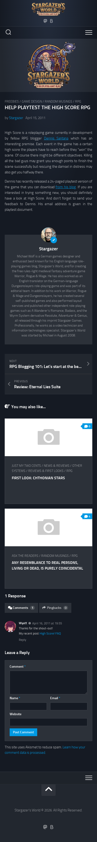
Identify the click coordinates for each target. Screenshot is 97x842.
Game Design (32, 102)
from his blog (66, 187)
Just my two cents (26, 466)
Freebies (12, 102)
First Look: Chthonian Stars (38, 478)
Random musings (58, 102)
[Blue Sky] (51, 21)
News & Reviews (56, 466)
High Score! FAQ (50, 633)
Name (15, 698)
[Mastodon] (45, 21)
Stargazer (16, 118)
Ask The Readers (25, 556)
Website (15, 714)
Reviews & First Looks (46, 471)
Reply (22, 640)
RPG (78, 102)
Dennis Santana (56, 138)
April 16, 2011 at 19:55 (47, 623)
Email (55, 698)
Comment (18, 667)
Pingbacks (57, 608)
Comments (23, 608)
